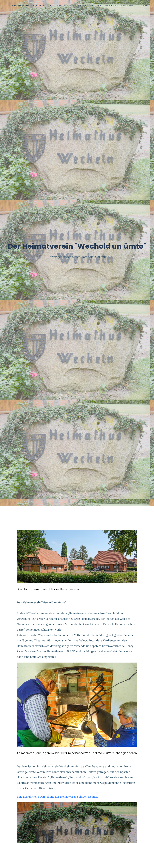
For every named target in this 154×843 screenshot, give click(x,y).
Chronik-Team (63, 5)
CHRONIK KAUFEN (20, 5)
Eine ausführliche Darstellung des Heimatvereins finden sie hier (57, 796)
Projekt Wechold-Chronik (88, 5)
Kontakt (144, 5)
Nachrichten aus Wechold (119, 5)
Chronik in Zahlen (42, 5)
